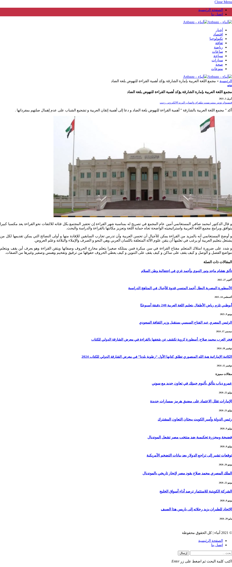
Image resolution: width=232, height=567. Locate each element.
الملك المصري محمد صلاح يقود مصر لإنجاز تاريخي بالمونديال (187, 473)
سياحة (218, 56)
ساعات (217, 51)
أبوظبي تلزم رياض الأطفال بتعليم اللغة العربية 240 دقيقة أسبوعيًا (186, 305)
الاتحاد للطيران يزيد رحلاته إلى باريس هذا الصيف (196, 509)
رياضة (218, 47)
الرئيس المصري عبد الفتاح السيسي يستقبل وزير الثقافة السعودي (185, 322)
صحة (219, 64)
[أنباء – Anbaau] (207, 22)
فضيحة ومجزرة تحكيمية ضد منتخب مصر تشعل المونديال (189, 437)
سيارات (217, 60)
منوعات (217, 69)
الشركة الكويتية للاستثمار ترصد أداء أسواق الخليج (196, 491)
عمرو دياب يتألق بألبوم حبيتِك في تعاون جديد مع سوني (192, 383)
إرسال (183, 553)
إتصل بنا (217, 14)
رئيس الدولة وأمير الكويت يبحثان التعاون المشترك (195, 419)
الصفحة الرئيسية (210, 10)
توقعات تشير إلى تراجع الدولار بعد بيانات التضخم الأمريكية (189, 455)
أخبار (219, 30)
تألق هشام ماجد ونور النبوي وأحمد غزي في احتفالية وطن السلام (186, 271)
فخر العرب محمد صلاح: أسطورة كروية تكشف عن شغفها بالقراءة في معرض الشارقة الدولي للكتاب (161, 339)
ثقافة (219, 43)
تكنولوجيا (216, 39)
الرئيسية (226, 81)
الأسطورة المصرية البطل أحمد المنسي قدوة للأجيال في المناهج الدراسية (180, 288)
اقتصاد (218, 34)
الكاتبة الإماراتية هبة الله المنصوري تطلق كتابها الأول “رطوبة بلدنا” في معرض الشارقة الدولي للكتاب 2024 (157, 356)
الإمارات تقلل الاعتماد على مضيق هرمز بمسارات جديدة (191, 401)
